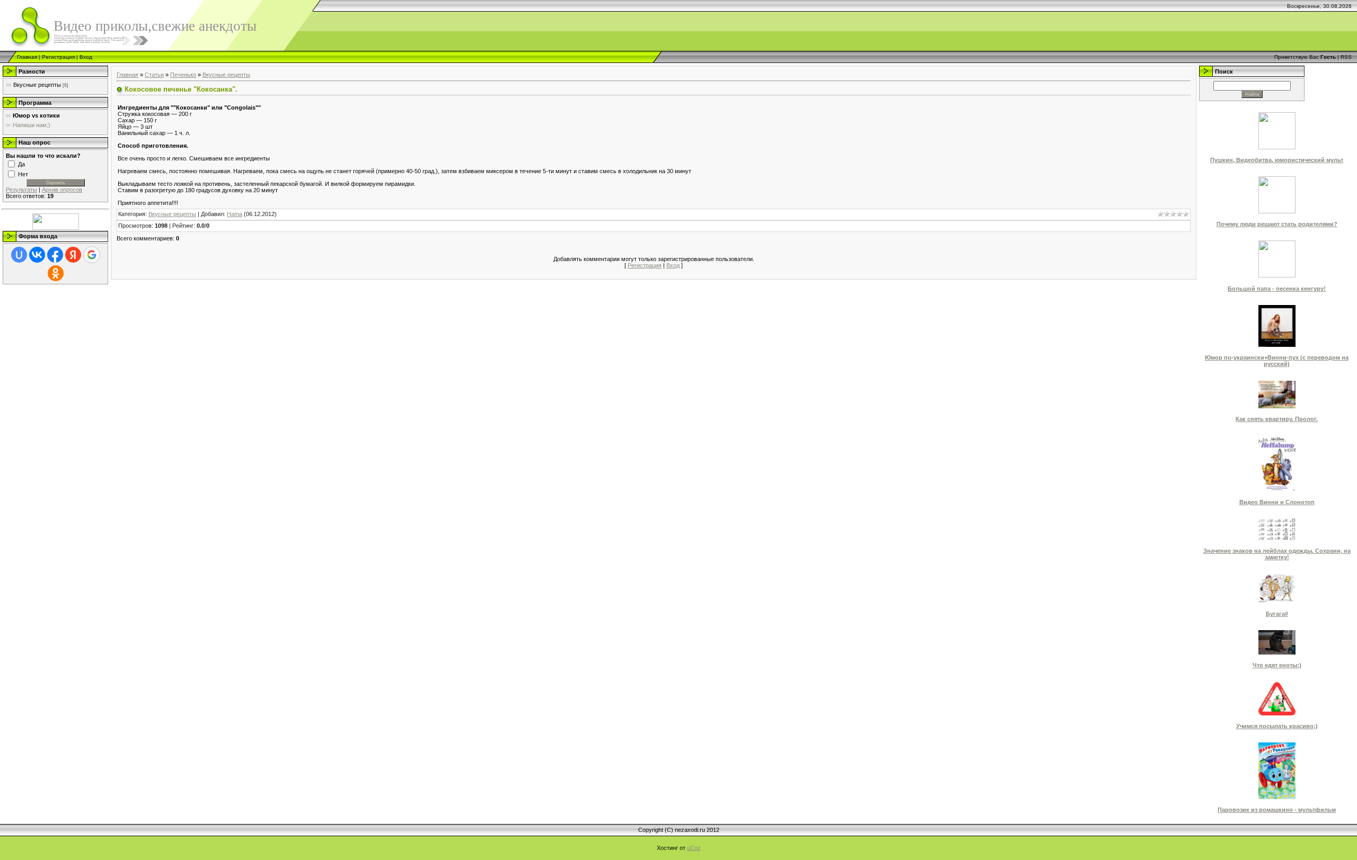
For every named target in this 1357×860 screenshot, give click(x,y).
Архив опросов (62, 189)
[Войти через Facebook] (55, 255)
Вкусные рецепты (37, 85)
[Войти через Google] (91, 254)
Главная (27, 57)
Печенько (183, 74)
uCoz (694, 848)
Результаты (21, 189)
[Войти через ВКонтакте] (37, 255)
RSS (1346, 57)
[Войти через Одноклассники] (56, 273)
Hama (234, 214)
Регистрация (58, 57)
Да (21, 163)
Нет (23, 174)
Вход (86, 57)
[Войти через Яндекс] (73, 255)
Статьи (154, 74)
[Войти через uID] (19, 255)
